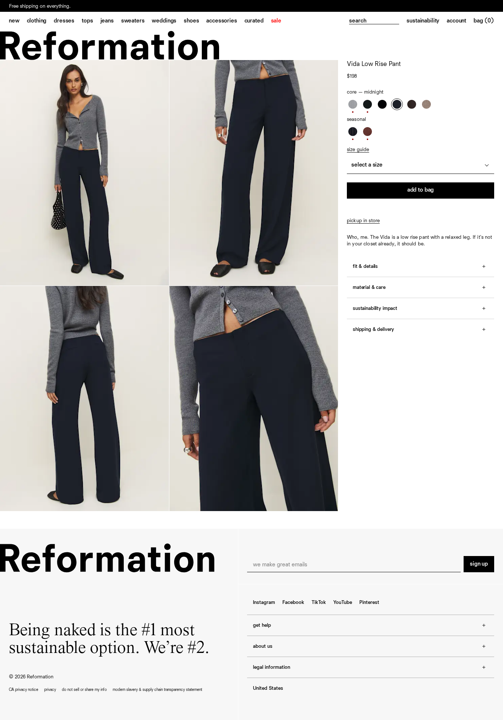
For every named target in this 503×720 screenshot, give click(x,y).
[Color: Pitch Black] (382, 104)
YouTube (342, 602)
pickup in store (363, 220)
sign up (479, 564)
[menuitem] (18, 21)
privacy (50, 690)
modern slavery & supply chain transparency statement (157, 690)
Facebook (293, 602)
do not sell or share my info (84, 690)
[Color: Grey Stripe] (353, 104)
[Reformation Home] (251, 45)
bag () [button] (484, 21)
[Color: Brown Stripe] (367, 131)
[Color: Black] (367, 104)
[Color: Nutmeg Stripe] (426, 104)
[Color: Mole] (412, 104)
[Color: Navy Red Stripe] (353, 131)
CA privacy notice (23, 690)
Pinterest (369, 602)
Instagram (264, 602)
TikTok (319, 602)
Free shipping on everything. (40, 6)
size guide (358, 149)
